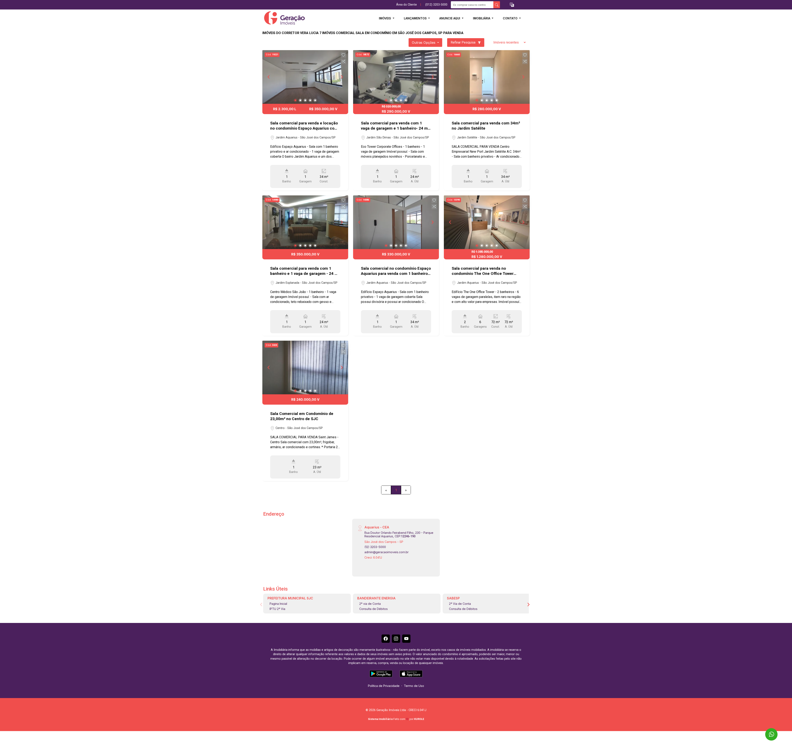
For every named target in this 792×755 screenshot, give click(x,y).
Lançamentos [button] (416, 18)
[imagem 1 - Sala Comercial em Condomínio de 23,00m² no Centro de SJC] (305, 367)
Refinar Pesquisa (463, 42)
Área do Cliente (406, 4)
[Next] (341, 77)
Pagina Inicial (278, 603)
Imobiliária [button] (482, 18)
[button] (512, 5)
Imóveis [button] (385, 18)
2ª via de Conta (370, 603)
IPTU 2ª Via (277, 609)
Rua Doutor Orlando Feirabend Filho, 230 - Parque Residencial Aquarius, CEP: (398, 534)
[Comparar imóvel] (343, 61)
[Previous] (268, 77)
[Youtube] (406, 638)
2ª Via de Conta (460, 603)
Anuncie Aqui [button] (450, 18)
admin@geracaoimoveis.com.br (386, 552)
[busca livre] (496, 4)
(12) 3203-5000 (375, 547)
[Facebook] (386, 638)
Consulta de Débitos (373, 609)
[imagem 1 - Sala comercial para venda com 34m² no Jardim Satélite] (487, 77)
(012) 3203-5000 (436, 4)
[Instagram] (396, 638)
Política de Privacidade (384, 686)
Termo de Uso (414, 686)
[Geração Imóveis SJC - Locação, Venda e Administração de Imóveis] (283, 18)
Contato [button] (510, 18)
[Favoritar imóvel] (343, 55)
